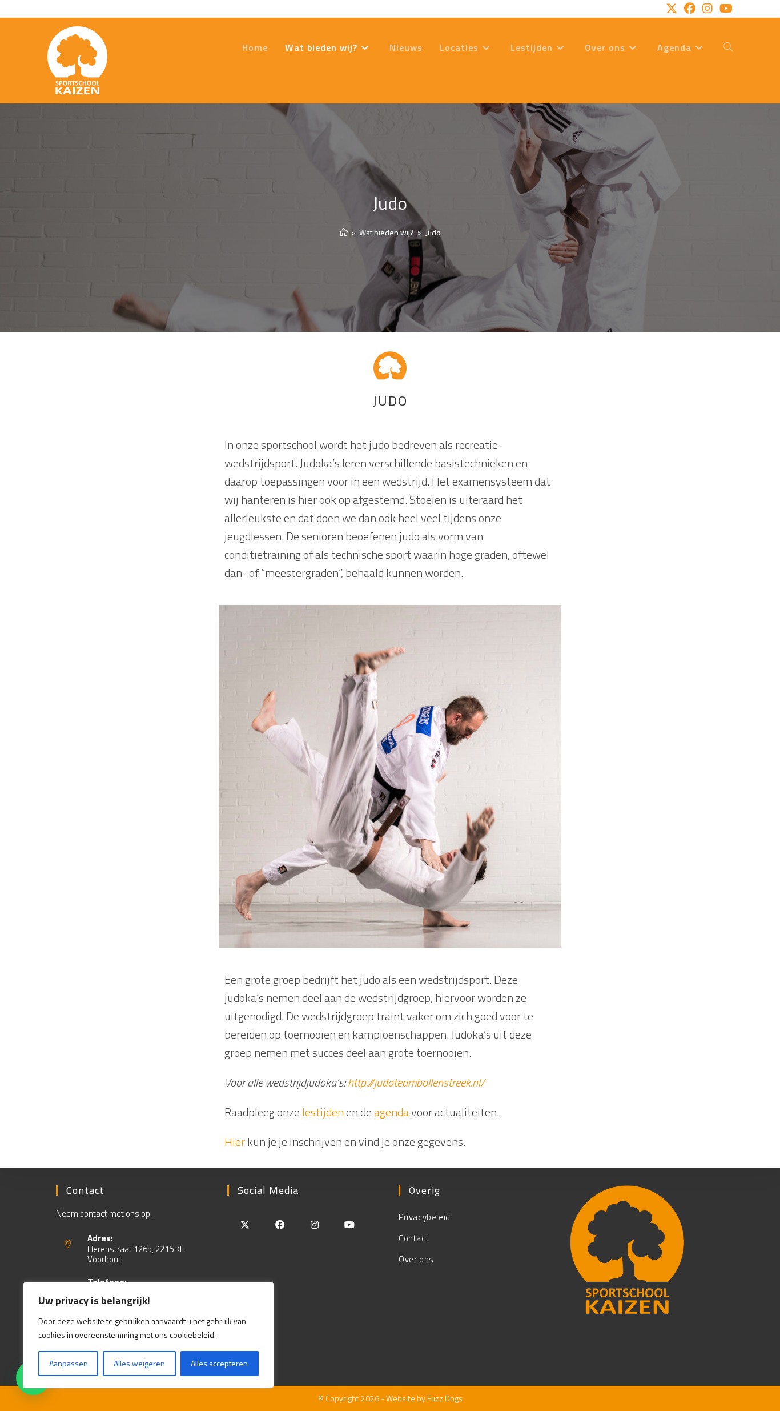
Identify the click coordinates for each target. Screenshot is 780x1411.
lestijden (323, 1112)
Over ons (416, 1259)
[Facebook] (279, 1224)
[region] (148, 1335)
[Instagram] (314, 1224)
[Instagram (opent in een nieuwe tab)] (707, 8)
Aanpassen (68, 1363)
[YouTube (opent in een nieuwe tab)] (724, 8)
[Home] (344, 232)
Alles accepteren (219, 1363)
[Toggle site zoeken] (728, 47)
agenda (391, 1112)
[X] (244, 1224)
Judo (433, 232)
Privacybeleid (425, 1217)
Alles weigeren (139, 1363)
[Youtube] (349, 1224)
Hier (235, 1142)
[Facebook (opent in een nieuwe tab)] (690, 8)
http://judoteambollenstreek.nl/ (416, 1082)
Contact (414, 1238)
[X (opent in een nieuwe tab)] (671, 8)
